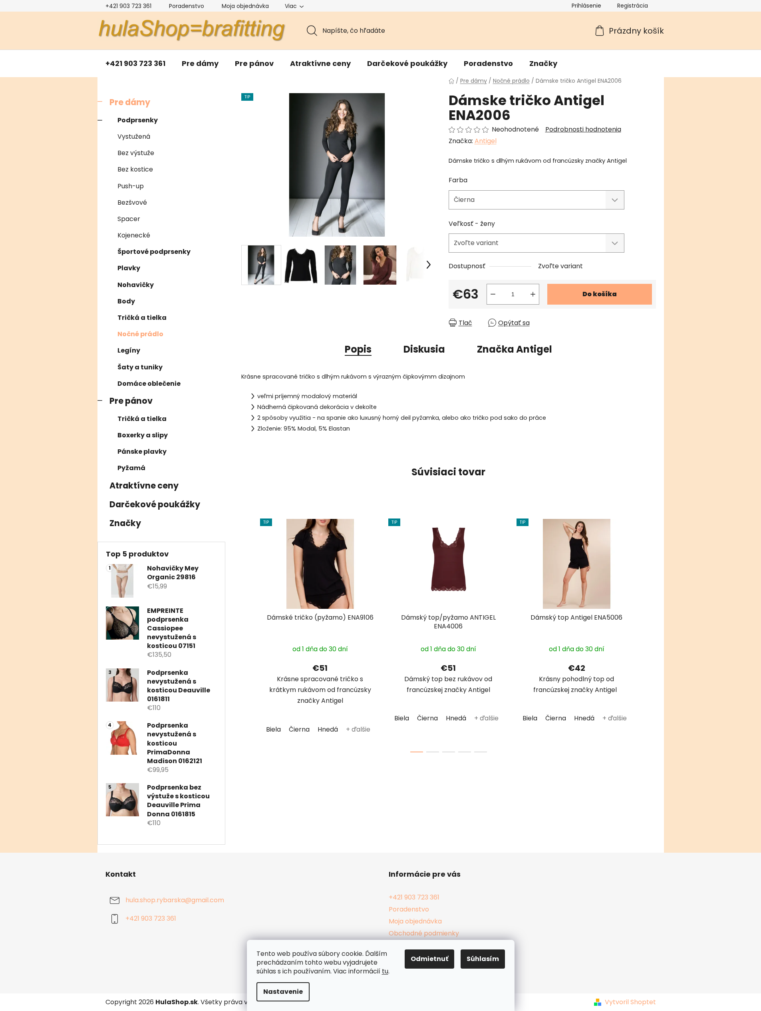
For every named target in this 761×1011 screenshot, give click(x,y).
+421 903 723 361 (128, 6)
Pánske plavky (142, 451)
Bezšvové (132, 202)
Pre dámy (129, 102)
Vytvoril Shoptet (630, 1002)
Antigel (486, 141)
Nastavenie (283, 991)
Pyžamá (131, 468)
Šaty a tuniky (140, 367)
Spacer (128, 218)
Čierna (299, 729)
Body (126, 301)
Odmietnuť (429, 958)
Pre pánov (131, 401)
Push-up (130, 186)
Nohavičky (135, 284)
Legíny (128, 350)
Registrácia (632, 6)
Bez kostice (135, 169)
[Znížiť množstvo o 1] (493, 294)
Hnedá (328, 729)
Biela (273, 729)
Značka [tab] (514, 349)
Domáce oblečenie (149, 383)
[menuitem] (135, 63)
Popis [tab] (358, 349)
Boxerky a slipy (142, 435)
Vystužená (133, 136)
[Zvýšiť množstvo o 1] (533, 294)
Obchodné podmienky (424, 933)
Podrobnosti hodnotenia (583, 129)
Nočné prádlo (140, 334)
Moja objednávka (245, 6)
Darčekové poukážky (154, 504)
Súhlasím (483, 958)
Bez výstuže (135, 153)
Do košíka (599, 294)
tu (385, 971)
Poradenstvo (186, 6)
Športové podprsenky (154, 251)
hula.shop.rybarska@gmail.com (174, 900)
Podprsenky (137, 120)
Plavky (128, 268)
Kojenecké (133, 235)
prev (247, 633)
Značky (125, 523)
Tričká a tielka (142, 317)
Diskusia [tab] (424, 349)
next (649, 633)
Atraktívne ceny (144, 485)
